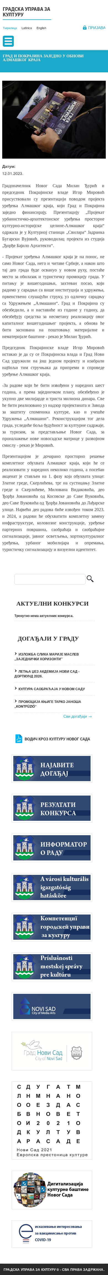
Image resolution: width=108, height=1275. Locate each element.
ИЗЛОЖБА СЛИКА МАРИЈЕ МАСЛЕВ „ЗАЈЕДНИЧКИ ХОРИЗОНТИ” (46, 656)
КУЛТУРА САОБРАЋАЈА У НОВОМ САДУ (52, 688)
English (41, 28)
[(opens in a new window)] (54, 1006)
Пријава (97, 28)
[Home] (27, 13)
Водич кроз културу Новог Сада (57, 739)
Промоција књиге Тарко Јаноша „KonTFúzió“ (47, 704)
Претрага (90, 579)
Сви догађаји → (77, 716)
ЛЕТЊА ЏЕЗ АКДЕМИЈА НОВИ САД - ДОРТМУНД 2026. (46, 674)
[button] (54, 120)
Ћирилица (10, 28)
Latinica (27, 28)
